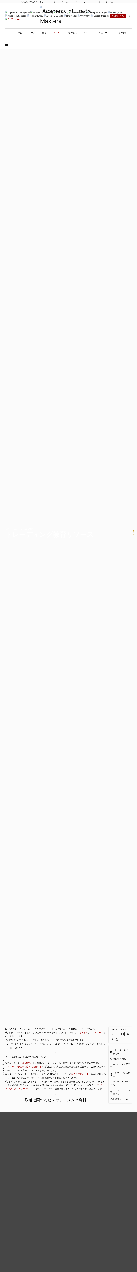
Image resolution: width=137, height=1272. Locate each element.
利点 (20, 32)
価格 (44, 32)
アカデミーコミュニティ (121, 1092)
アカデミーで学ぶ (118, 16)
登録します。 (26, 1062)
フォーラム (82, 1032)
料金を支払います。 (81, 1074)
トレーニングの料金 (121, 1074)
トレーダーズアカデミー (121, 1052)
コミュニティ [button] (103, 32)
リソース (57, 32)
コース (32, 32)
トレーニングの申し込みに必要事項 (24, 1066)
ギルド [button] (87, 32)
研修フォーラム (120, 1099)
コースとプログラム (121, 1065)
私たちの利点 (119, 1058)
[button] (130, 16)
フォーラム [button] (121, 32)
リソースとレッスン (121, 1083)
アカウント (103, 16)
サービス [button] (72, 32)
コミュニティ (96, 1032)
